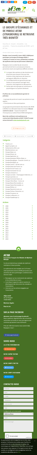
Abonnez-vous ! (11, 349)
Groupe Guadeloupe (12, 197)
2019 (6, 220)
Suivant (29, 136)
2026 (6, 206)
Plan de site (7, 306)
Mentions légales (9, 303)
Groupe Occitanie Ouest (13, 179)
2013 (6, 233)
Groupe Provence (11, 193)
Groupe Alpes (10, 152)
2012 (6, 235)
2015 (6, 229)
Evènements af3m (12, 148)
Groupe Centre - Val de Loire (14, 164)
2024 (6, 210)
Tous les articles (20, 136)
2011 (6, 237)
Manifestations (11, 150)
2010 (6, 239)
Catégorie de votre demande (12, 411)
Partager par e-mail (19, 128)
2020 (6, 218)
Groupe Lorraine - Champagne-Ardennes (18, 175)
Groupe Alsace (10, 154)
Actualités (20, 44)
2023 (6, 212)
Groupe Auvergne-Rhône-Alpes (15, 158)
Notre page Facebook (12, 335)
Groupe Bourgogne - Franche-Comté (17, 160)
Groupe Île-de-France (13, 168)
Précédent (8, 136)
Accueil (13, 44)
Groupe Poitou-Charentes (14, 191)
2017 (6, 224)
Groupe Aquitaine (11, 156)
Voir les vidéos (8, 358)
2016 (6, 227)
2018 (6, 222)
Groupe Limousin (11, 173)
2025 (6, 208)
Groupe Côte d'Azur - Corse (14, 181)
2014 (6, 231)
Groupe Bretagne (11, 162)
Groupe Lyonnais (11, 177)
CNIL (19, 452)
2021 (6, 216)
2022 (6, 214)
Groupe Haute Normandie (14, 185)
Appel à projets (11, 146)
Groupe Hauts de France (13, 166)
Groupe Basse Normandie (14, 183)
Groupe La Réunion (12, 195)
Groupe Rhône (10, 187)
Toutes (8, 144)
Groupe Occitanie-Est (13, 170)
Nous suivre (10, 367)
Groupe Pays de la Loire (13, 189)
